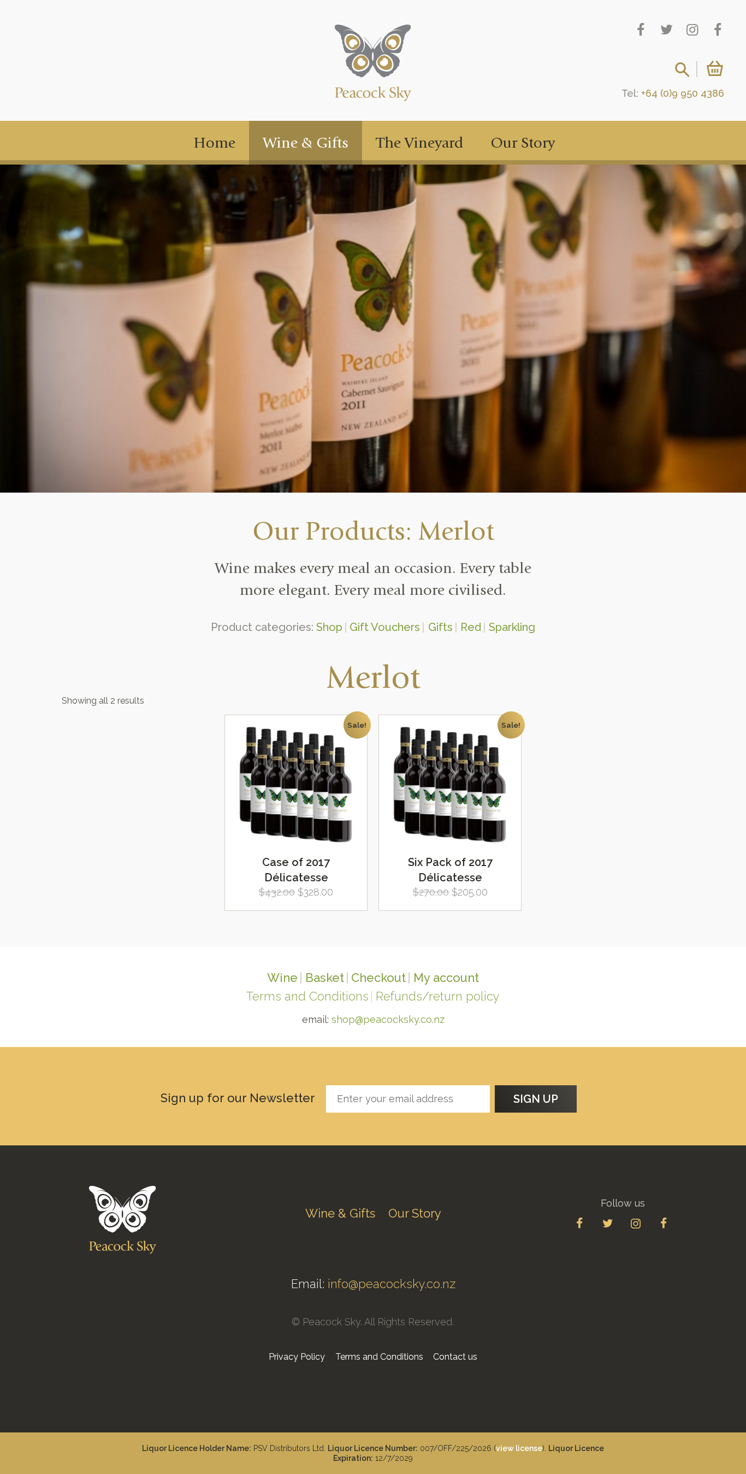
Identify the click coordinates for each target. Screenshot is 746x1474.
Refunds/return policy (438, 996)
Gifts (440, 627)
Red (470, 627)
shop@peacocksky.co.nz (388, 1019)
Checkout (378, 977)
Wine (282, 977)
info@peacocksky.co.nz (391, 1284)
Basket (324, 977)
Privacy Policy (297, 1357)
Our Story (522, 143)
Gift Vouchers (385, 627)
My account (446, 977)
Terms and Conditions (307, 996)
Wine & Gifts (305, 143)
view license (519, 1448)
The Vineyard (419, 143)
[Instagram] (692, 29)
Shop (329, 627)
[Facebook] (641, 29)
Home (214, 143)
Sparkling (512, 627)
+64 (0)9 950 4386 (682, 93)
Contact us (455, 1357)
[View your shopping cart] (711, 68)
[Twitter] (666, 29)
